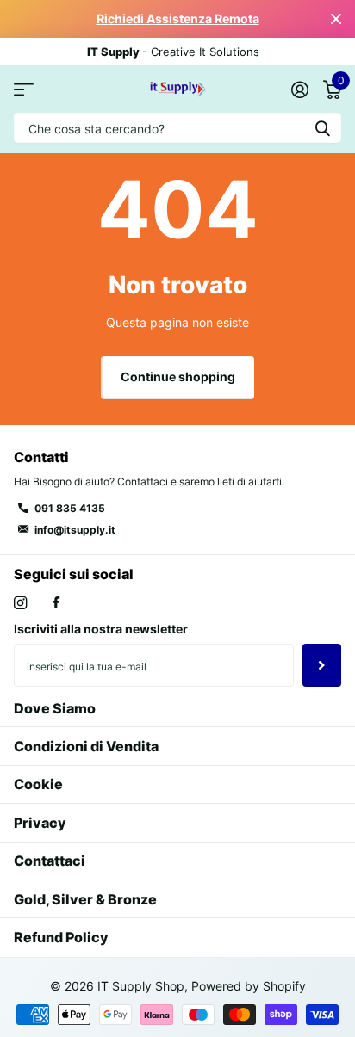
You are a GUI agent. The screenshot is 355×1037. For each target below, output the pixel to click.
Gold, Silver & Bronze (85, 899)
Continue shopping (178, 376)
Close (336, 19)
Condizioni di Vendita (86, 746)
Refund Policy (61, 937)
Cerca (322, 128)
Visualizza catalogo (24, 89)
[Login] (299, 89)
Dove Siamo (55, 708)
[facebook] (56, 603)
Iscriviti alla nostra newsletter (101, 628)
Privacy (40, 822)
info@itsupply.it (74, 529)
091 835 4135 (69, 508)
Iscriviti (321, 665)
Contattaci (49, 860)
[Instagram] (20, 602)
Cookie (38, 784)
